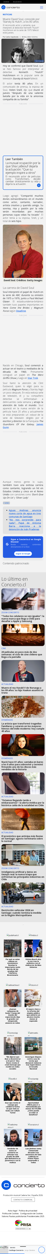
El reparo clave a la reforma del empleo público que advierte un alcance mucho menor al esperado (33, 1015)
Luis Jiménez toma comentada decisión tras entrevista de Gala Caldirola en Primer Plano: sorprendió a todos (33, 1155)
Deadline (21, 310)
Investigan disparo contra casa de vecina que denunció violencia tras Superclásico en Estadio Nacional (33, 1063)
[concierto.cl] (10, 7)
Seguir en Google (23, 554)
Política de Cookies (10, 1213)
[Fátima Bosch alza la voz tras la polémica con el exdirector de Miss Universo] (33, 948)
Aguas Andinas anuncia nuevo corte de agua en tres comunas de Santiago (25, 513)
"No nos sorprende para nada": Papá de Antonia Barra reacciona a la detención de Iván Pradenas (25, 524)
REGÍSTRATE (17, 2)
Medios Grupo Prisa (23, 1228)
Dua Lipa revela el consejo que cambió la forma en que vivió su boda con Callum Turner (12, 1108)
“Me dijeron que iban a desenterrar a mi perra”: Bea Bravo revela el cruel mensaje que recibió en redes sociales (13, 1063)
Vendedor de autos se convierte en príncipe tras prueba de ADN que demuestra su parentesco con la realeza (12, 1155)
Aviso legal (12, 1210)
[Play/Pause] (41, 1250)
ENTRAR (6, 2)
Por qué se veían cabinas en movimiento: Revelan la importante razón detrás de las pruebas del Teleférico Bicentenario (12, 967)
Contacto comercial (23, 1200)
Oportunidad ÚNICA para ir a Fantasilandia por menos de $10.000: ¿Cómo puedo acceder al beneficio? (33, 1109)
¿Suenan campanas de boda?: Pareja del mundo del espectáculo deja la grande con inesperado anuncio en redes (12, 1016)
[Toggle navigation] (42, 7)
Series (6, 503)
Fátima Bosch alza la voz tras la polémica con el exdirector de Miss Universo (33, 963)
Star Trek (33, 378)
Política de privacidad (28, 1210)
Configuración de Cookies (31, 1213)
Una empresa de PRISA (23, 1223)
